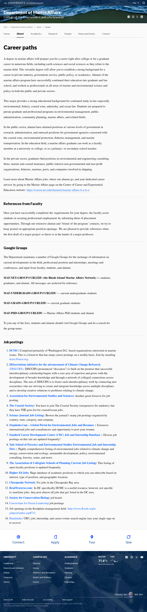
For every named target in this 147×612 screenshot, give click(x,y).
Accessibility (48, 599)
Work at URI (8, 599)
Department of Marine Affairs (32, 12)
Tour (92, 542)
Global (6, 573)
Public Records (28, 599)
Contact (106, 33)
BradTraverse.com (20, 488)
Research (53, 33)
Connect (18, 542)
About (39, 27)
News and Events (86, 33)
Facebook (129, 17)
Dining (36, 568)
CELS (5, 27)
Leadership (8, 563)
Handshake (15, 518)
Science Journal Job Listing (26, 415)
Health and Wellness (42, 577)
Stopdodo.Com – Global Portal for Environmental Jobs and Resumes (51, 425)
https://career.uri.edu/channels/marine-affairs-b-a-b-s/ (58, 190)
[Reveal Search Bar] (143, 3)
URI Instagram (131, 557)
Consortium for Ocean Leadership (29, 503)
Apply (55, 542)
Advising (68, 573)
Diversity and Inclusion (14, 568)
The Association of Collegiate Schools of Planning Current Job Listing (52, 463)
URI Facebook (126, 557)
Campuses (8, 577)
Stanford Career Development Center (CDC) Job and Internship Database (54, 435)
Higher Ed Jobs (19, 473)
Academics (36, 33)
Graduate (69, 568)
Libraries (68, 577)
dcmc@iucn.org (18, 359)
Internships (70, 582)
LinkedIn (142, 17)
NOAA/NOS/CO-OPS (108, 564)
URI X (137, 557)
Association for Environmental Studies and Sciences (41, 396)
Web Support (67, 599)
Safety (7, 582)
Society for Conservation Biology (29, 498)
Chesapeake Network (22, 482)
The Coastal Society (21, 405)
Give (129, 542)
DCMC (13, 350)
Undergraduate (71, 563)
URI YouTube (142, 557)
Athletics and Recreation (44, 573)
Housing (36, 563)
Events (36, 582)
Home (7, 33)
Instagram (133, 17)
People (67, 33)
